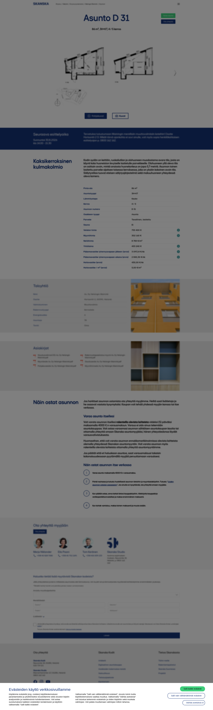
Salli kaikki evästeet (192, 689)
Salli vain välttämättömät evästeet (186, 696)
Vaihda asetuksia (193, 703)
